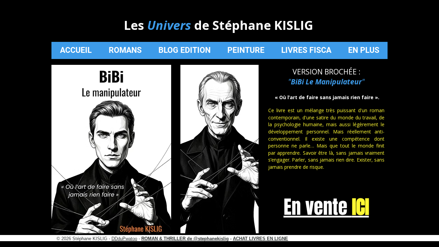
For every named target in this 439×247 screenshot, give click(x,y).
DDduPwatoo (124, 238)
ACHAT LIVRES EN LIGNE (260, 238)
